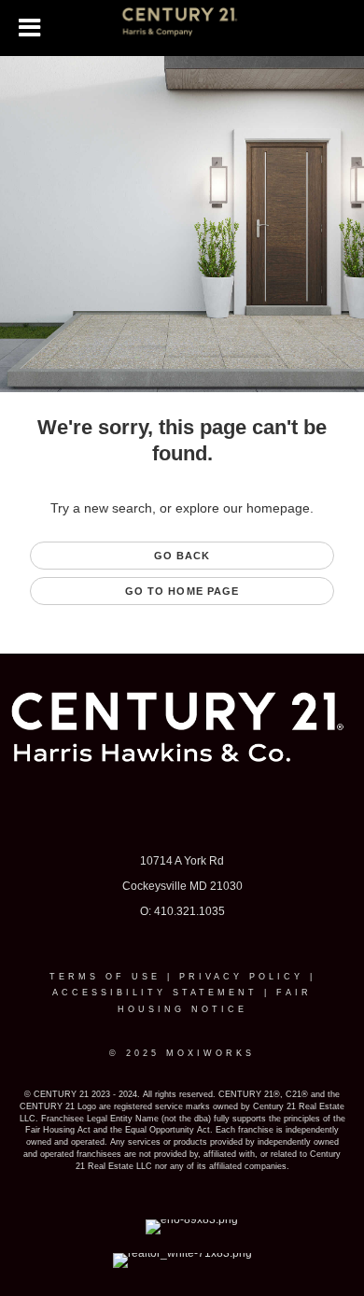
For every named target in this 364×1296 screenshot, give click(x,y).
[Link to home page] (182, 28)
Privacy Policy (241, 976)
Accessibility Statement (155, 992)
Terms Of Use (105, 976)
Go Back (182, 555)
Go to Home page (182, 591)
